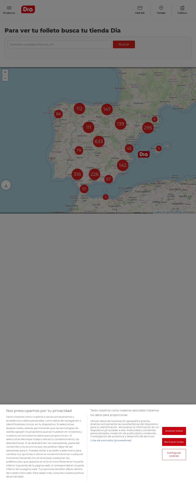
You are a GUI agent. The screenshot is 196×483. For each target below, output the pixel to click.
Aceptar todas (174, 430)
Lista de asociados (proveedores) (110, 440)
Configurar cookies (174, 454)
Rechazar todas (174, 441)
